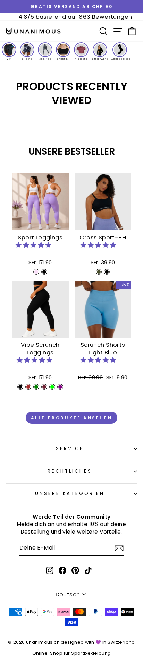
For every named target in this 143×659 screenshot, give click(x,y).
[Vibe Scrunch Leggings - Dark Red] (44, 386)
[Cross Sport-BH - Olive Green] (98, 271)
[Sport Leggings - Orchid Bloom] (36, 271)
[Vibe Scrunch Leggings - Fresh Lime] (52, 386)
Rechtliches (70, 471)
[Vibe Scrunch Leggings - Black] (20, 386)
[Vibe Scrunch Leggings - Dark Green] (36, 386)
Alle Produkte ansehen (71, 418)
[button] (34, 245)
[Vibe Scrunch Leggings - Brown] (28, 386)
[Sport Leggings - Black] (44, 271)
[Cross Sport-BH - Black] (106, 271)
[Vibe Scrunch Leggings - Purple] (60, 386)
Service (70, 448)
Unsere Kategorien (70, 493)
